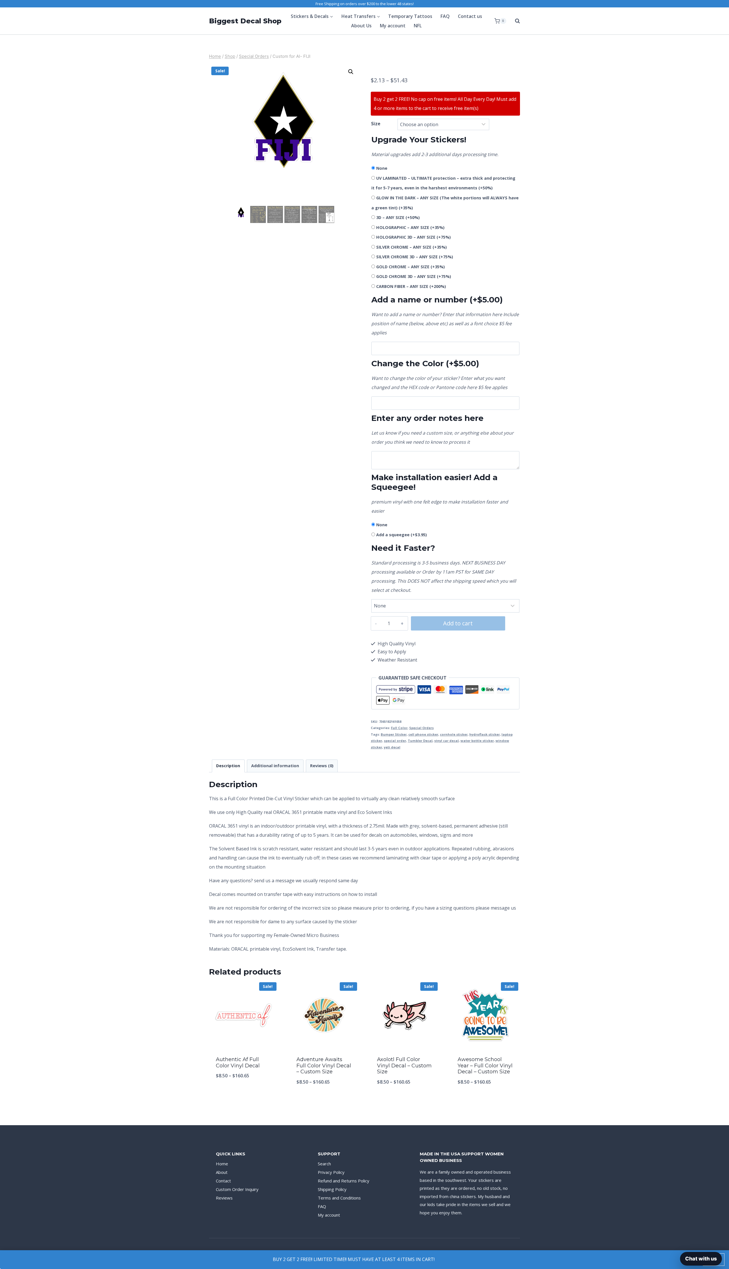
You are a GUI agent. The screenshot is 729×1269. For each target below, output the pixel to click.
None (381, 168)
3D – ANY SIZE (398, 217)
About (222, 1172)
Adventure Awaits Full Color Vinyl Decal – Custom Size (323, 1065)
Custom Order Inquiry (237, 1189)
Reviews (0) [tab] (321, 765)
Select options (243, 1094)
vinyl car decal (446, 740)
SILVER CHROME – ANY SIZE (411, 247)
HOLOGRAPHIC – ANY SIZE (410, 227)
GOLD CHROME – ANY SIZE (410, 266)
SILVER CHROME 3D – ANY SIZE (414, 256)
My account (393, 25)
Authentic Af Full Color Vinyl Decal (238, 1062)
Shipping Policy (332, 1189)
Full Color (399, 728)
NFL (418, 25)
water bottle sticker (477, 740)
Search (324, 1163)
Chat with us (701, 1259)
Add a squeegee (401, 534)
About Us (361, 25)
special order (395, 740)
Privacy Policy (331, 1172)
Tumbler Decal (420, 740)
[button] (351, 72)
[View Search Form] (514, 21)
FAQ (445, 16)
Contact (223, 1181)
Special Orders (421, 728)
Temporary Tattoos (410, 16)
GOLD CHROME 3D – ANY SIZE (413, 276)
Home (222, 1163)
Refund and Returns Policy (343, 1181)
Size (375, 123)
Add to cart (458, 623)
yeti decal (392, 747)
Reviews (224, 1198)
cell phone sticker (423, 734)
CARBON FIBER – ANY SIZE (411, 286)
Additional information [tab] (275, 765)
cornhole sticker (454, 734)
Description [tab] (228, 765)
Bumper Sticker (394, 734)
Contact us (470, 16)
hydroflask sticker (484, 734)
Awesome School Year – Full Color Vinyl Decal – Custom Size (485, 1065)
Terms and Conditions (339, 1198)
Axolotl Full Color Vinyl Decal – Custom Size (404, 1065)
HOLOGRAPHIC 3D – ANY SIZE (413, 237)
